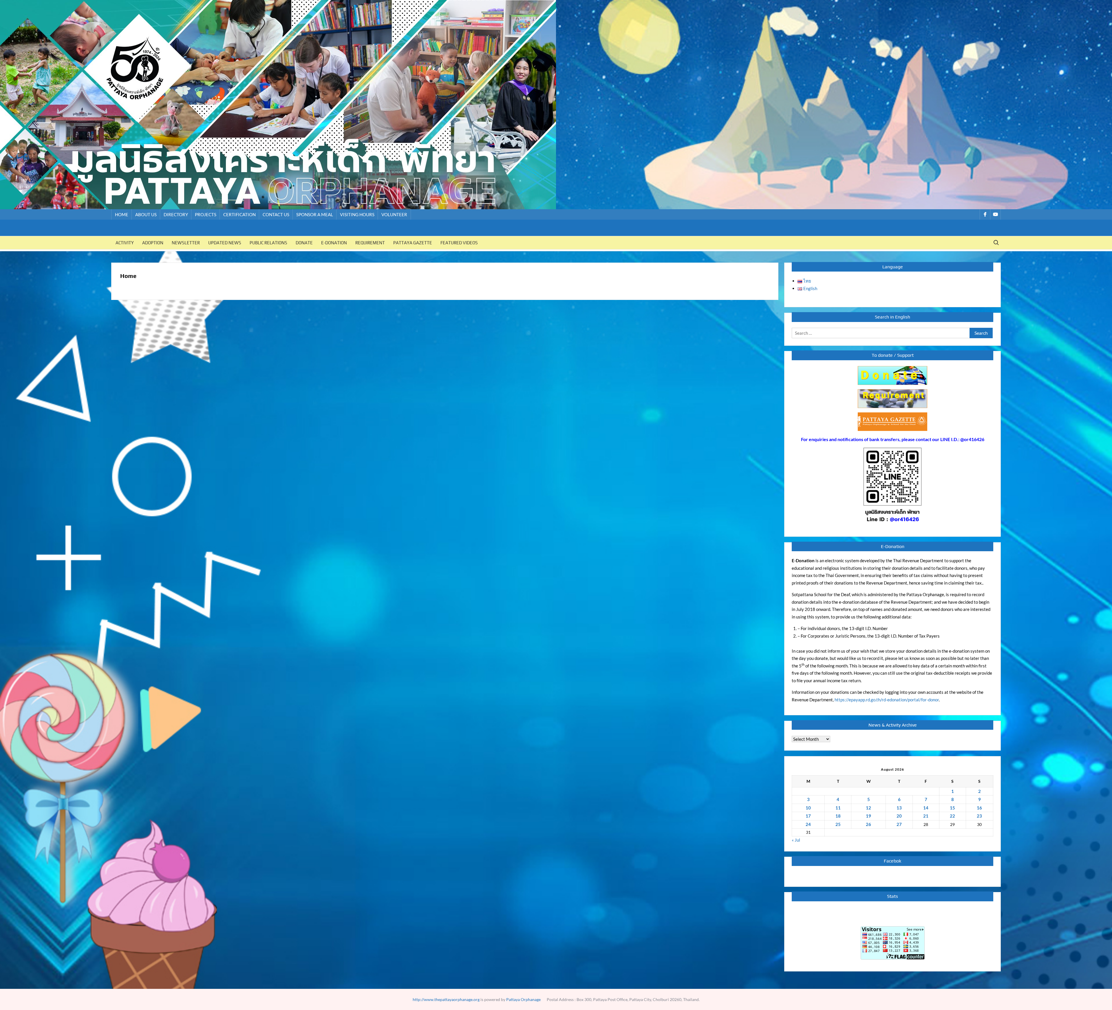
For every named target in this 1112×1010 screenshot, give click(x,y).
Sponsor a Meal (314, 214)
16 (979, 807)
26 (868, 824)
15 (952, 807)
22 (952, 815)
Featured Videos (459, 242)
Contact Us (276, 214)
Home (121, 214)
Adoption (152, 242)
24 (808, 824)
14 (925, 807)
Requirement (370, 242)
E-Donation (334, 242)
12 (868, 807)
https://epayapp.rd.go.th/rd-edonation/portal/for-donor (887, 699)
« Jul (796, 839)
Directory (176, 214)
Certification (239, 214)
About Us (146, 214)
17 (808, 815)
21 (925, 815)
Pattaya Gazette (412, 242)
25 (838, 824)
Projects (205, 214)
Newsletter (186, 242)
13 (899, 807)
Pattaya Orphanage (523, 999)
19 (868, 815)
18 (838, 815)
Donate (304, 242)
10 (808, 807)
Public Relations (268, 242)
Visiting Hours (357, 214)
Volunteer (394, 214)
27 (899, 824)
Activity (125, 242)
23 (979, 815)
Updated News (224, 242)
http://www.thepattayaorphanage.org (446, 999)
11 (838, 807)
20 (899, 815)
